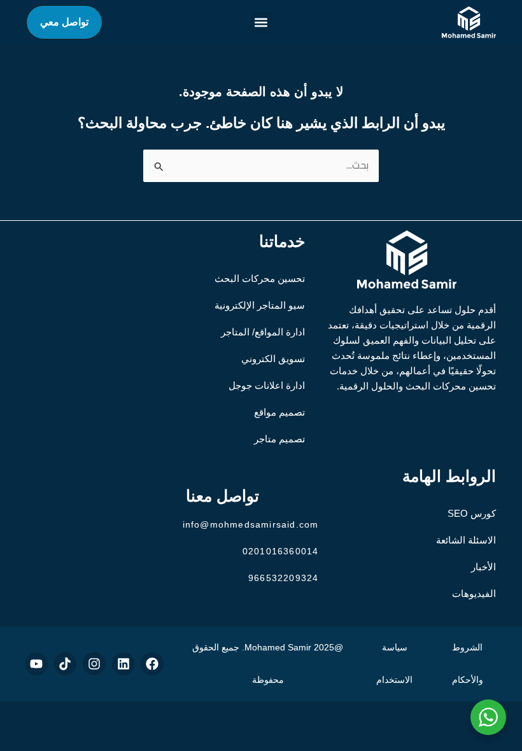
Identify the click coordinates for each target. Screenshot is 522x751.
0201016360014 (281, 551)
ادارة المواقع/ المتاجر (263, 331)
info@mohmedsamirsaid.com (251, 524)
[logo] (469, 22)
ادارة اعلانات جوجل (267, 385)
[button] (261, 22)
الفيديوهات (474, 593)
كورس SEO (472, 513)
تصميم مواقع (279, 412)
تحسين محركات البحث (260, 278)
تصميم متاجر (279, 438)
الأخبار (483, 566)
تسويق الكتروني (273, 358)
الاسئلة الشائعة (466, 540)
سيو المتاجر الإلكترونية (260, 305)
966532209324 (283, 578)
